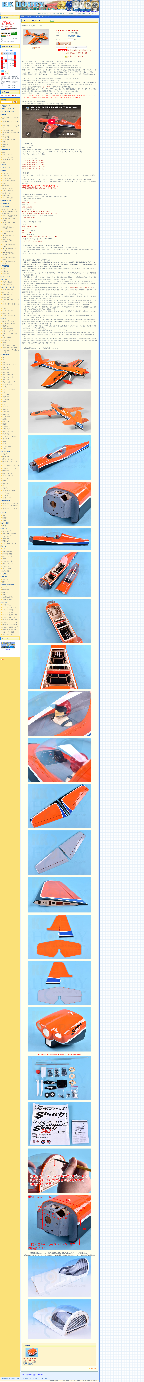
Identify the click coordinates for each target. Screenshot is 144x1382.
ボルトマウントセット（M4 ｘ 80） (81, 287)
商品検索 (3, 100)
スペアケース (6, 193)
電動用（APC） (7, 326)
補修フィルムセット (8, 634)
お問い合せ (81, 13)
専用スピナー (6, 541)
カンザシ (5, 409)
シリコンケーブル (7, 311)
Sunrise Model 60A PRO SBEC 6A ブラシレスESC (39, 213)
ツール (4, 546)
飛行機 (4, 114)
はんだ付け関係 (7, 554)
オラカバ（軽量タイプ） (9, 615)
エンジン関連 (6, 451)
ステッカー (5, 411)
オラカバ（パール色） (9, 617)
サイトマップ (93, 13)
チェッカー (5, 273)
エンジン (5, 495)
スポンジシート (7, 414)
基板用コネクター (7, 295)
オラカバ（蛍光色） (8, 612)
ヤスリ (4, 559)
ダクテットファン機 (8, 139)
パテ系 (4, 594)
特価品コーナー (6, 106)
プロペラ (4, 318)
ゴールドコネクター (8, 290)
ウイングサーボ (7, 183)
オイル (4, 480)
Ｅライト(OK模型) (8, 632)
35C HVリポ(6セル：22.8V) (9, 262)
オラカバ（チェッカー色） (10, 624)
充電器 (4, 269)
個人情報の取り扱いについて (11, 1378)
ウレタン (5, 579)
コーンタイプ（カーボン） (10, 533)
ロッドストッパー (7, 374)
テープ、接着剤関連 (8, 584)
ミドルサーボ (6, 178)
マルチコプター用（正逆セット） (10, 351)
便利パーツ (5, 439)
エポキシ (5, 592)
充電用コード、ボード (9, 271)
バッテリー (5, 206)
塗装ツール (5, 582)
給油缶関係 (5, 471)
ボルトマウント (47, 87)
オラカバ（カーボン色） (9, 622)
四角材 (4, 518)
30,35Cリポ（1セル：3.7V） (9, 219)
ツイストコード (7, 308)
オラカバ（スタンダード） (10, 607)
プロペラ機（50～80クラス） (10, 122)
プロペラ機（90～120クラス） (10, 126)
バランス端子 (6, 297)
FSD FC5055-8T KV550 (30, 203)
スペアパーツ (6, 498)
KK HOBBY (45, 1378)
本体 (3, 152)
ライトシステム (7, 284)
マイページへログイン (57, 13)
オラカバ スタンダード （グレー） (33, 162)
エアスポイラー (7, 429)
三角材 (4, 520)
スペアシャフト (7, 154)
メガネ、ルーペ (6, 574)
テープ (4, 587)
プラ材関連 (5, 523)
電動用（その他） (7, 328)
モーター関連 (6, 149)
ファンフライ (6, 137)
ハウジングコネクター (9, 292)
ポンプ (4, 485)
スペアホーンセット (8, 188)
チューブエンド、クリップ (10, 466)
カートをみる (42, 13)
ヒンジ (4, 360)
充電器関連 (5, 266)
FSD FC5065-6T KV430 (30, 226)
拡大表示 (37, 47)
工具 (3, 549)
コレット (5, 162)
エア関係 (5, 426)
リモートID (5, 203)
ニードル (5, 478)
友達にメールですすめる (75, 56)
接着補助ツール (7, 599)
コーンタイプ (6, 531)
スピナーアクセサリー (9, 543)
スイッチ (5, 362)
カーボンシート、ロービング (10, 509)
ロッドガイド (6, 379)
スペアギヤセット (7, 190)
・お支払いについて (7, 26)
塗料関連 (4, 576)
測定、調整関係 (7, 551)
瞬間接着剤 (5, 589)
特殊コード (5, 313)
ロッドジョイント (7, 377)
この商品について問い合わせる (77, 53)
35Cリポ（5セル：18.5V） (8, 236)
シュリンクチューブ (8, 315)
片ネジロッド (6, 367)
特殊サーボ (5, 185)
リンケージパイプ (7, 384)
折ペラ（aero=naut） (9, 345)
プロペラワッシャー (8, 490)
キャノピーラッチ (7, 431)
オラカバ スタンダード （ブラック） (34, 169)
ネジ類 (4, 387)
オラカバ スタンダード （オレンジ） (34, 166)
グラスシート (6, 421)
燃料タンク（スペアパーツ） (9, 462)
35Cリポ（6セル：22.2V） (8, 241)
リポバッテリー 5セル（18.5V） (33, 217)
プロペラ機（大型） (8, 130)
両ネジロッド (6, 369)
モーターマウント (7, 157)
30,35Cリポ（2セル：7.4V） (9, 223)
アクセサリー (6, 279)
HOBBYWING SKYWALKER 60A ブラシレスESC (37, 211)
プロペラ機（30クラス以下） (10, 118)
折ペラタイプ (6, 538)
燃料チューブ (6, 456)
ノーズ (4, 444)
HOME (22, 16)
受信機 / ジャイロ (8, 200)
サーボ (4, 170)
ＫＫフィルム (6, 605)
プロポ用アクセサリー (9, 566)
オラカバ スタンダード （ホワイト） (34, 160)
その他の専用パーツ (8, 446)
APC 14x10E (26, 230)
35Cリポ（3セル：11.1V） (8, 228)
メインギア (5, 397)
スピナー (4, 528)
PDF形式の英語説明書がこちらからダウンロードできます (40, 188)
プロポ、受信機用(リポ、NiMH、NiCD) (10, 212)
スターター (5, 483)
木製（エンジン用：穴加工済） (10, 334)
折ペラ (4, 342)
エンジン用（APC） (8, 321)
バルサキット (6, 144)
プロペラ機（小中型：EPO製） (10, 133)
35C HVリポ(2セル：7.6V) (9, 245)
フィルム (4, 602)
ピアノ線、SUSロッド (9, 364)
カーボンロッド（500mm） (10, 503)
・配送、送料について (7, 24)
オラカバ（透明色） (8, 610)
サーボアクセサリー (8, 198)
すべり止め (5, 493)
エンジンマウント (7, 475)
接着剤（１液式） (7, 597)
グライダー (5, 142)
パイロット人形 (7, 282)
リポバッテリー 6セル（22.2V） (33, 241)
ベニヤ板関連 (6, 416)
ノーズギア (5, 394)
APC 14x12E (26, 232)
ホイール (5, 392)
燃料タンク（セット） (9, 459)
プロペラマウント (7, 159)
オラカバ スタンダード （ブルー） (33, 164)
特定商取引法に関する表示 (31, 1378)
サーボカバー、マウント (9, 436)
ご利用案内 (71, 13)
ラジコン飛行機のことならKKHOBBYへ (86, 12)
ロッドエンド (6, 372)
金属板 (4, 419)
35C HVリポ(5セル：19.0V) (9, 258)
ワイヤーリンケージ (8, 382)
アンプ (4, 165)
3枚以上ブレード (7, 340)
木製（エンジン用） (8, 331)
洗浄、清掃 (5, 571)
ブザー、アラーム (7, 564)
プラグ (4, 454)
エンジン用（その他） (9, 323)
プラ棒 (4, 526)
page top (93, 1368)
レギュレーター (6, 168)
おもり (4, 441)
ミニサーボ (5, 176)
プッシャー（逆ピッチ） (9, 347)
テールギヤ (5, 399)
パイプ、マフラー (7, 473)
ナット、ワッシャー (8, 389)
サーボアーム (6, 195)
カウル (4, 402)
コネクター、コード (8, 287)
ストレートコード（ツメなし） (10, 304)
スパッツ (5, 406)
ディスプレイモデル (8, 111)
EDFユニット (6, 276)
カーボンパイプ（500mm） (10, 506)
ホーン (4, 357)
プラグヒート (6, 488)
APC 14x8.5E (27, 207)
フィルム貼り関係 (7, 561)
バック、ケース (7, 556)
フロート (5, 147)
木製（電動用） (7, 337)
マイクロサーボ (7, 173)
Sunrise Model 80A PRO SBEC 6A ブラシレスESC (39, 236)
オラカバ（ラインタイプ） (10, 629)
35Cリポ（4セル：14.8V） (8, 232)
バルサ (4, 513)
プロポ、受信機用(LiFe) (10, 216)
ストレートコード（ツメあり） (10, 300)
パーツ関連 (5, 354)
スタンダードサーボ (8, 180)
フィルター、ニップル (9, 468)
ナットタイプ (6, 536)
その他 (4, 449)
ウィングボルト (7, 434)
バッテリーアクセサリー (9, 209)
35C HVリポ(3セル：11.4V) (9, 249)
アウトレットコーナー (9, 109)
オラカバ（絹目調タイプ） (10, 627)
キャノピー (5, 404)
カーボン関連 (6, 500)
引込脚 (4, 424)
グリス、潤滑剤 (7, 568)
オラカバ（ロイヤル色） (9, 620)
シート (4, 515)
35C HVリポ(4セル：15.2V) (9, 254)
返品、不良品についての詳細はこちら (80, 50)
